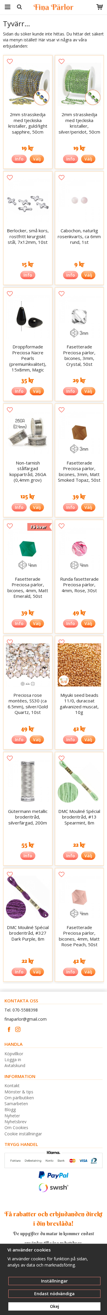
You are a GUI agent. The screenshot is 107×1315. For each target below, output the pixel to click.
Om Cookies (16, 1127)
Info (19, 159)
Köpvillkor (13, 1053)
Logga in (12, 1059)
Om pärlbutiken (19, 1097)
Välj (37, 159)
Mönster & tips (18, 1092)
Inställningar (54, 1281)
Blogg (10, 1109)
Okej (54, 1306)
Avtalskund (14, 1065)
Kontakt (12, 1085)
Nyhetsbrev (15, 1121)
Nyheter (12, 1115)
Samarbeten (16, 1103)
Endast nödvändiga (54, 1293)
